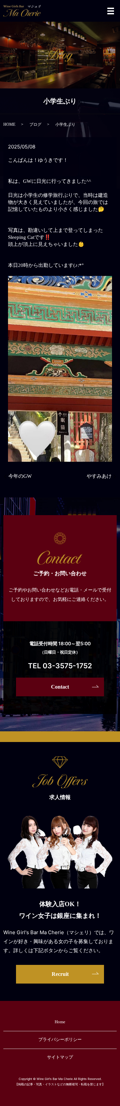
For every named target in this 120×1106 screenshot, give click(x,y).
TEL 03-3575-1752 (60, 666)
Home (60, 1021)
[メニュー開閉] (110, 11)
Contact (60, 687)
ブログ (35, 124)
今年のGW (20, 476)
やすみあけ (99, 476)
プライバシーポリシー (60, 1039)
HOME (9, 124)
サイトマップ (60, 1057)
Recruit (60, 974)
